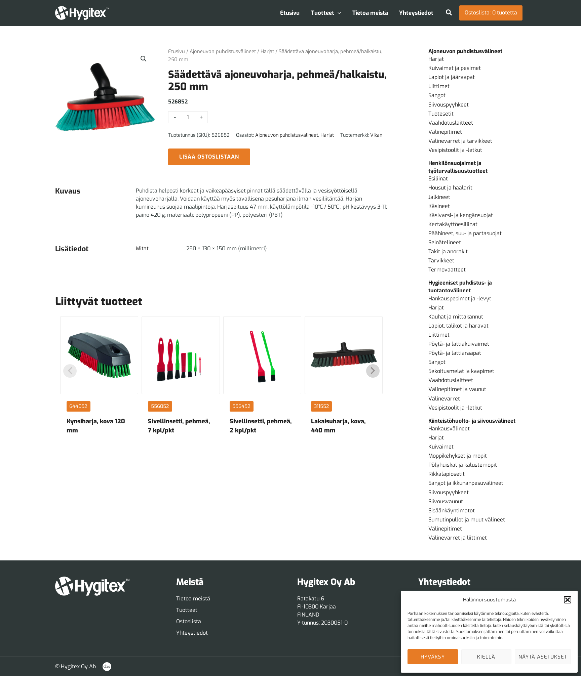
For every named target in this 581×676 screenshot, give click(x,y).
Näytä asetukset (542, 656)
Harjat (267, 51)
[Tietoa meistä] (193, 599)
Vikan (376, 135)
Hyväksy (433, 656)
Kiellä (486, 656)
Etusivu (176, 51)
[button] (567, 599)
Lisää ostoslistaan (209, 156)
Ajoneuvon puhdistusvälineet (223, 51)
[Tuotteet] (186, 610)
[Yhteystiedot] (192, 633)
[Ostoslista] (188, 622)
